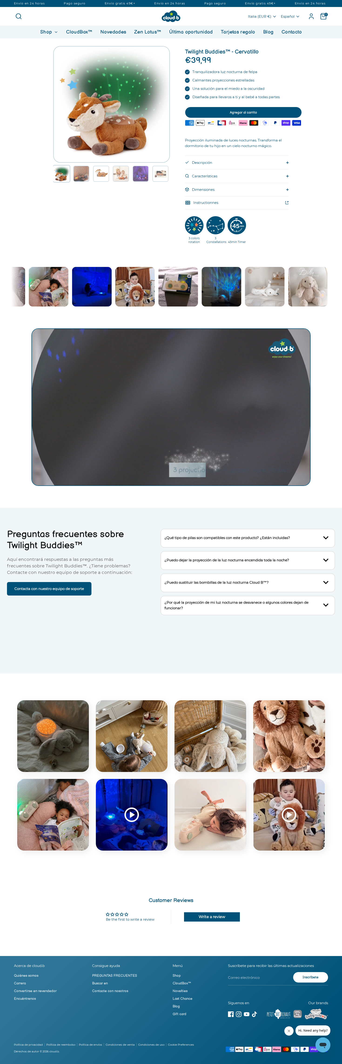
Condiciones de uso (151, 1044)
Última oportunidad (191, 32)
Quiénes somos (26, 975)
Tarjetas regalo (238, 32)
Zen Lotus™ (147, 32)
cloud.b (54, 1051)
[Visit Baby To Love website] (316, 1015)
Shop (47, 32)
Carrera (20, 983)
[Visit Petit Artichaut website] (278, 1015)
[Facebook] (231, 1014)
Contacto (292, 32)
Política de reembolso (60, 1044)
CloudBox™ (79, 32)
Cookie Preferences (181, 1044)
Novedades (113, 32)
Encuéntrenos (25, 999)
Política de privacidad (28, 1044)
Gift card (179, 1014)
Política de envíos (90, 1044)
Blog (268, 32)
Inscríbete (311, 977)
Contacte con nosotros (110, 991)
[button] (61, 173)
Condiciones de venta (120, 1044)
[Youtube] (246, 1014)
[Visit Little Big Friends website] (297, 1015)
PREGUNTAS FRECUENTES (114, 975)
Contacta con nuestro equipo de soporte (49, 588)
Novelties (180, 991)
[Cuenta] (311, 16)
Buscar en (100, 983)
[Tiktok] (254, 1014)
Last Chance (182, 999)
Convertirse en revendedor (35, 991)
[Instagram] (238, 1014)
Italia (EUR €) (259, 16)
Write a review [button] (212, 917)
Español (288, 16)
